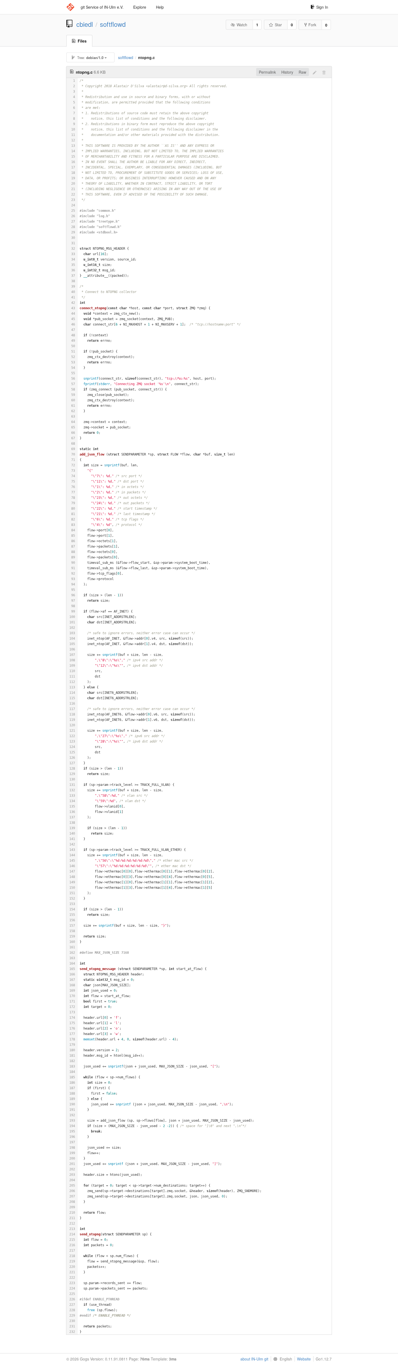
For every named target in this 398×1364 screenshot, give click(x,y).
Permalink (267, 72)
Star (278, 24)
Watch (242, 24)
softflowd (113, 24)
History (287, 72)
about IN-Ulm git (254, 1359)
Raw (302, 72)
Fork (312, 24)
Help (160, 7)
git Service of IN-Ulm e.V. (102, 7)
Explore (139, 7)
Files (82, 41)
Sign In (322, 7)
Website (304, 1359)
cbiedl (84, 24)
